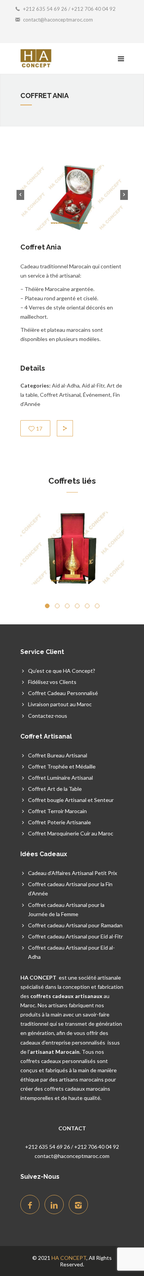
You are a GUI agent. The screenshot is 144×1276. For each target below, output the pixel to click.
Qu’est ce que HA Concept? (61, 670)
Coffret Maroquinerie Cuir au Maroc (70, 833)
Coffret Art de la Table (55, 788)
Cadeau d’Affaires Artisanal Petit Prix (72, 873)
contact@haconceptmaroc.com (58, 20)
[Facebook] (30, 1204)
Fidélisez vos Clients (52, 682)
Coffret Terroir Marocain (57, 811)
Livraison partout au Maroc (60, 704)
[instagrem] (78, 1204)
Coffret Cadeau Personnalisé (63, 693)
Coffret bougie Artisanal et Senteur (71, 800)
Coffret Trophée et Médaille (62, 766)
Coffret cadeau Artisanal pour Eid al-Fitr (75, 936)
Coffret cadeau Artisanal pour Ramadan (75, 925)
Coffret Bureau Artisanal (57, 755)
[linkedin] (54, 1204)
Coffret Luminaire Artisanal (60, 777)
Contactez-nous (47, 715)
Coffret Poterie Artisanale (59, 822)
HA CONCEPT (68, 1257)
